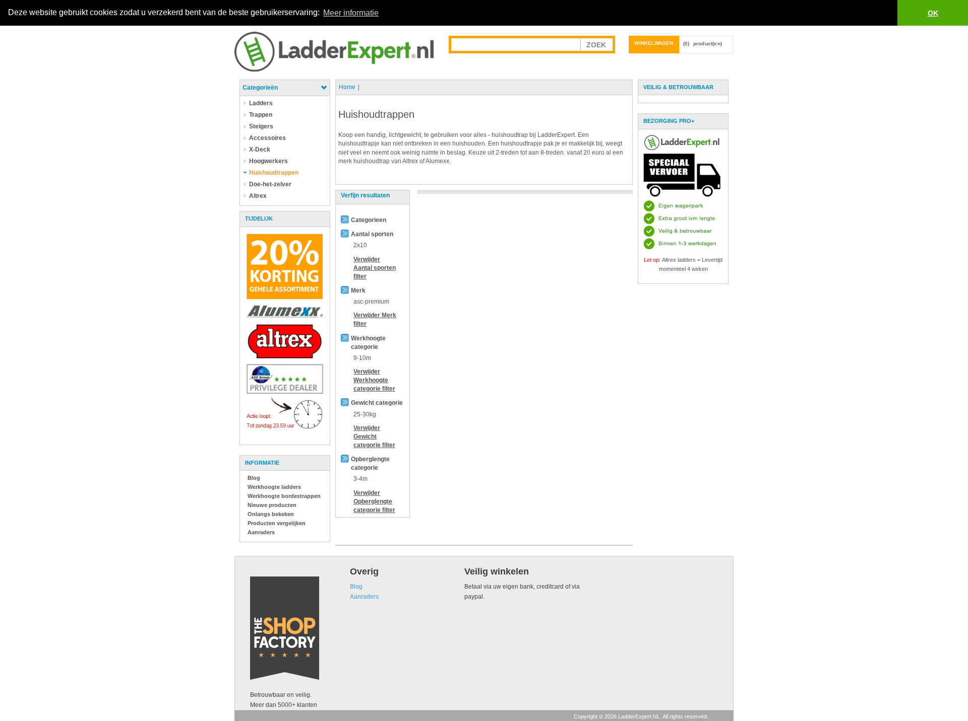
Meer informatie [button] (351, 13)
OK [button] (933, 13)
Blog (254, 478)
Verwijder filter (374, 268)
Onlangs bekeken (271, 514)
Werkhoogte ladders (274, 487)
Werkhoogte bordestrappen (284, 496)
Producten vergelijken (277, 523)
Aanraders (261, 532)
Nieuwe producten (272, 505)
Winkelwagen (653, 43)
